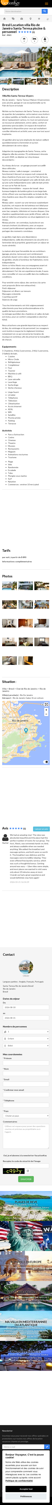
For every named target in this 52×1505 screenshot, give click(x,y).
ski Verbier (32, 1360)
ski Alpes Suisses (21, 1363)
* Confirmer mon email (13, 1090)
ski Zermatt (43, 1360)
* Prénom (7, 1058)
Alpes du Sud (21, 1360)
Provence (13, 1267)
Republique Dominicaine (23, 1210)
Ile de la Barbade (42, 1210)
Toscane (29, 1339)
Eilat (39, 1357)
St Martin (31, 1205)
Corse (30, 1331)
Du (4, 1002)
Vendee (37, 1339)
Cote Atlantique (24, 1328)
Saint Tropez (41, 1265)
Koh (27, 1297)
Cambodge (44, 1300)
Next (48, 62)
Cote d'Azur (12, 1328)
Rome (7, 1265)
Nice (34, 1265)
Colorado (29, 1238)
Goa (29, 1300)
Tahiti (32, 1218)
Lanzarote (30, 1333)
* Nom (6, 1069)
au (4, 1013)
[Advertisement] (26, 517)
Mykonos (23, 1331)
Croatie (8, 1333)
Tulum (6, 1360)
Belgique (21, 1267)
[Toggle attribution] (46, 762)
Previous (4, 62)
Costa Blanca (42, 1336)
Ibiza (43, 1328)
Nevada (21, 1238)
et (24, 1297)
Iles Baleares (15, 1213)
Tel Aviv (13, 1357)
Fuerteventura (41, 1333)
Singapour (25, 1302)
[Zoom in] (46, 710)
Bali (15, 1205)
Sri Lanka (38, 1215)
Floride (17, 1207)
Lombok (12, 1300)
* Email (6, 1079)
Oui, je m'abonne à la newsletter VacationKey (25, 1155)
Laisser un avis (41, 829)
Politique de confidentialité (19, 1480)
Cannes (28, 1265)
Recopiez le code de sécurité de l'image (21, 1161)
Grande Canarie (10, 1336)
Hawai (31, 1235)
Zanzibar (44, 1355)
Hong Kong (34, 1302)
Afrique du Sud (22, 1355)
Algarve (21, 1336)
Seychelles (35, 1213)
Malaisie (19, 1300)
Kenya (12, 1360)
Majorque (8, 1331)
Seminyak (43, 1297)
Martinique (25, 1207)
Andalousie (11, 1339)
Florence (14, 1265)
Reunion (6, 1297)
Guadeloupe (36, 1207)
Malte (14, 1333)
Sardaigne (38, 1331)
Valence (29, 1267)
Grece (15, 1331)
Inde (25, 1300)
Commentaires (10, 1121)
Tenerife (21, 1333)
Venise (21, 1265)
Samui (31, 1297)
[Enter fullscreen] (46, 704)
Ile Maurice (25, 1213)
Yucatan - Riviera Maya (24, 1215)
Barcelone (38, 1267)
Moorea (39, 1218)
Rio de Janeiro (10, 1355)
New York (17, 1235)
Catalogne (21, 1339)
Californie (8, 1235)
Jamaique (8, 1210)
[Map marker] (26, 731)
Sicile (45, 1331)
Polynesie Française (21, 1218)
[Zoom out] (46, 714)
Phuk (21, 1297)
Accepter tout (26, 1489)
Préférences (26, 1496)
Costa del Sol (30, 1336)
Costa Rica (32, 1357)
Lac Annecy (33, 1363)
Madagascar (35, 1355)
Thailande (22, 1205)
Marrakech (22, 1357)
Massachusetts (41, 1235)
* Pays (6, 1111)
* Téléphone (8, 1100)
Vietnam (16, 1302)
